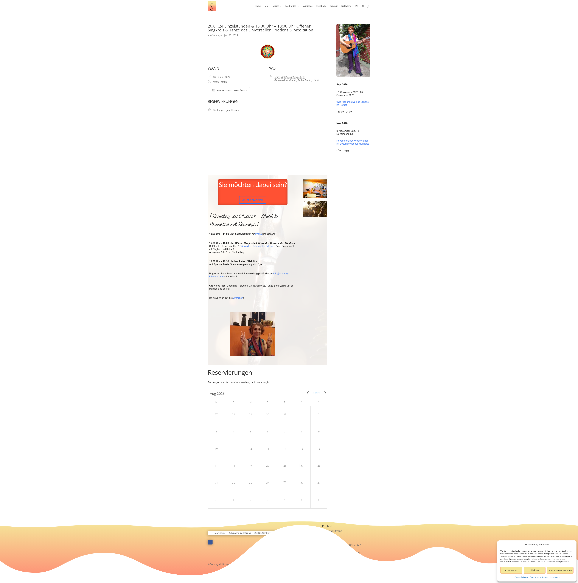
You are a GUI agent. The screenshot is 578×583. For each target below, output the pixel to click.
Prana (258, 234)
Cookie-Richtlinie (521, 577)
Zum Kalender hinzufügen (231, 90)
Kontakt (333, 6)
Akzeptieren (511, 570)
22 (301, 465)
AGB (281, 533)
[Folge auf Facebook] (210, 542)
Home (258, 6)
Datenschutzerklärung (539, 577)
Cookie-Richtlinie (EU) (265, 533)
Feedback (321, 6)
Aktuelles (307, 6)
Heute (316, 392)
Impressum (554, 577)
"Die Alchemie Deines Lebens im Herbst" (352, 103)
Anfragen (238, 297)
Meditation (290, 6)
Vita (267, 6)
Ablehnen (534, 570)
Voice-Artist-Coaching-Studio (289, 77)
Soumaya (217, 35)
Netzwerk (346, 6)
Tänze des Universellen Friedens (257, 246)
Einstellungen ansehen (560, 570)
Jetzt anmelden (252, 200)
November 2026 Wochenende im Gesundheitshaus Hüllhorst (352, 142)
